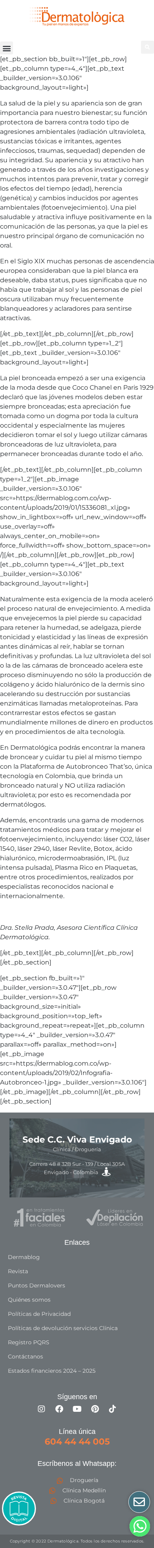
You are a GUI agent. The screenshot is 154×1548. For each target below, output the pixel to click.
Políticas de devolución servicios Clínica (63, 1328)
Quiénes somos (29, 1299)
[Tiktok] (112, 1409)
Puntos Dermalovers (36, 1285)
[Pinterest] (95, 1409)
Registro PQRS (28, 1342)
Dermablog (24, 1257)
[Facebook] (59, 1409)
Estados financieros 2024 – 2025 (52, 1370)
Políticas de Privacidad (39, 1313)
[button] (6, 47)
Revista (18, 1271)
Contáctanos (25, 1356)
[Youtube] (77, 1409)
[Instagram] (41, 1409)
